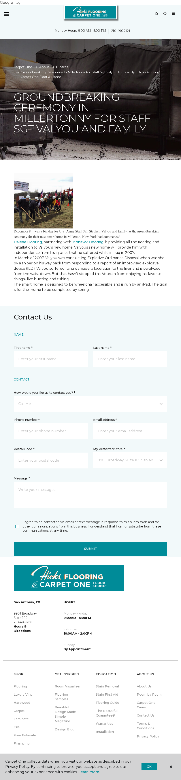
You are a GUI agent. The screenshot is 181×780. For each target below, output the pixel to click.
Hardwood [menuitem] (22, 703)
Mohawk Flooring (88, 242)
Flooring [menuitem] (20, 686)
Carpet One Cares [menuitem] (146, 705)
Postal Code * (24, 449)
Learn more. (89, 772)
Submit (90, 549)
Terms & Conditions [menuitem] (145, 726)
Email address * (105, 419)
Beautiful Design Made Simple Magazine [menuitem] (65, 714)
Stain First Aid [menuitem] (107, 694)
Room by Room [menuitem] (149, 694)
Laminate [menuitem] (21, 719)
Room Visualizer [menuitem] (68, 686)
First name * (23, 347)
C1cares (62, 67)
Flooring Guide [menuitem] (107, 703)
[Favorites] (165, 14)
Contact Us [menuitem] (146, 715)
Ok (149, 767)
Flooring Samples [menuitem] (61, 697)
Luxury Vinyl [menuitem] (23, 694)
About (44, 67)
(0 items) (173, 13)
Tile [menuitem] (17, 727)
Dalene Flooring (28, 242)
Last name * (102, 347)
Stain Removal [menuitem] (107, 686)
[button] (157, 14)
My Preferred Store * (109, 449)
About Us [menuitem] (144, 686)
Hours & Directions (22, 628)
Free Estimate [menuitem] (25, 735)
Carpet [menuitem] (19, 711)
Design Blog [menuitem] (64, 729)
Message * (22, 478)
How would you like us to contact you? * (44, 392)
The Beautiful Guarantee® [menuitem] (106, 713)
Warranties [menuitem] (104, 724)
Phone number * (27, 419)
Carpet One (23, 67)
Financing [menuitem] (22, 743)
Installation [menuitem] (105, 732)
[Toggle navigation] (6, 14)
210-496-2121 (120, 31)
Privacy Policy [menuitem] (148, 736)
